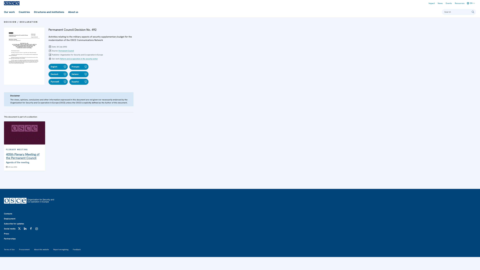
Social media (10, 228)
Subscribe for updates (14, 223)
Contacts (8, 213)
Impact (432, 3)
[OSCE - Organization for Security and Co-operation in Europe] (12, 3)
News (440, 3)
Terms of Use (9, 249)
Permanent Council (66, 51)
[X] (19, 228)
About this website (41, 249)
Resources (459, 3)
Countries (24, 12)
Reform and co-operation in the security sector (79, 59)
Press (6, 233)
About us (73, 12)
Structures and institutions (49, 12)
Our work (9, 12)
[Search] (473, 12)
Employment (9, 218)
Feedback (77, 249)
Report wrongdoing (60, 249)
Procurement (24, 249)
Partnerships (10, 238)
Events (449, 3)
